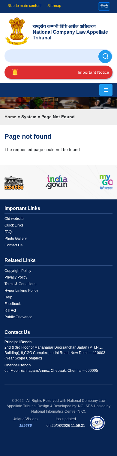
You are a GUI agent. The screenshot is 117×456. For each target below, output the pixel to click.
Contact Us (13, 245)
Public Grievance (18, 317)
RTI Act (10, 310)
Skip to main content (24, 6)
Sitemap (54, 6)
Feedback (12, 304)
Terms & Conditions (20, 284)
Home (10, 116)
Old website (14, 219)
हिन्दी (104, 6)
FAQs (8, 232)
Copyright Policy (17, 271)
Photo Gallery (15, 238)
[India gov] (57, 182)
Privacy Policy (15, 277)
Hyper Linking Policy (21, 290)
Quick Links (13, 225)
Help (8, 297)
